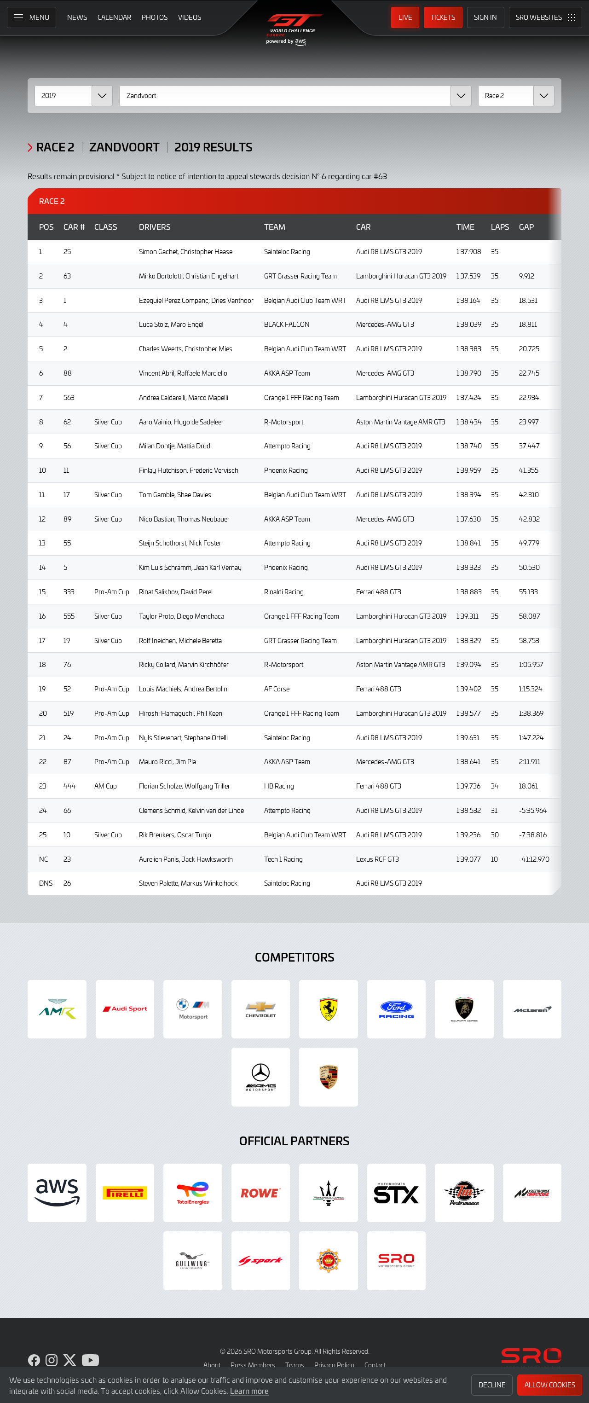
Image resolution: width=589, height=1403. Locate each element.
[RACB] (328, 1260)
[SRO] (396, 1260)
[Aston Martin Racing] (57, 1009)
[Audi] (125, 1009)
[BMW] (192, 1009)
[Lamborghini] (464, 1009)
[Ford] (396, 1009)
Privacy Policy (334, 1365)
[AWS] (57, 1193)
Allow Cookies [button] (550, 1384)
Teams (294, 1365)
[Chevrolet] (260, 1009)
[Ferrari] (328, 1009)
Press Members (253, 1365)
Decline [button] (492, 1384)
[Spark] (260, 1260)
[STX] (396, 1193)
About (211, 1365)
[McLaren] (532, 1009)
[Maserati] (328, 1193)
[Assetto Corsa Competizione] (532, 1193)
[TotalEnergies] (192, 1193)
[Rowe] (260, 1193)
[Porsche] (328, 1077)
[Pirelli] (125, 1193)
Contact (375, 1365)
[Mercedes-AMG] (260, 1077)
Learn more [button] (249, 1391)
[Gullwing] (192, 1260)
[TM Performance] (464, 1193)
